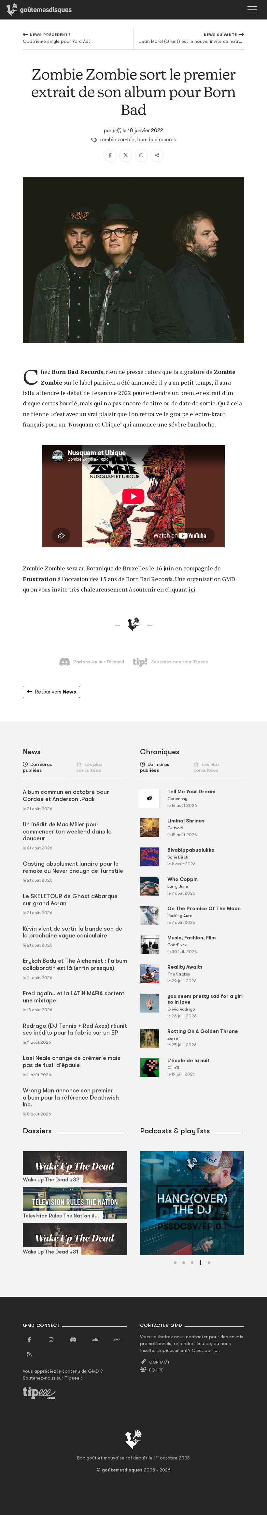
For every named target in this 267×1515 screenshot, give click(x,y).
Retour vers (55, 692)
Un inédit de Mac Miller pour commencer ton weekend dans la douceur (67, 831)
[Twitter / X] (125, 155)
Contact (159, 1362)
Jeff (116, 130)
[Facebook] (110, 155)
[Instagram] (51, 1339)
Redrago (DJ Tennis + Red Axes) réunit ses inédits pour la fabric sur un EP (75, 1029)
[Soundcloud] (95, 1339)
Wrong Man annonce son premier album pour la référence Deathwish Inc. (71, 1097)
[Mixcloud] (116, 1339)
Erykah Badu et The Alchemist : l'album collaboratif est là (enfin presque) (75, 964)
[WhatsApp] (141, 155)
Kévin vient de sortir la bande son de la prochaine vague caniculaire (72, 932)
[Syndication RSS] (29, 1354)
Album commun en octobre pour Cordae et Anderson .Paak (66, 795)
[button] (175, 1262)
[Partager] (156, 155)
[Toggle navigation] (252, 10)
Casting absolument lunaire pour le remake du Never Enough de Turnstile (73, 867)
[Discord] (72, 1339)
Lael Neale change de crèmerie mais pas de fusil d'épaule (71, 1061)
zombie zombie (116, 140)
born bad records (156, 140)
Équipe (156, 1370)
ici (192, 589)
